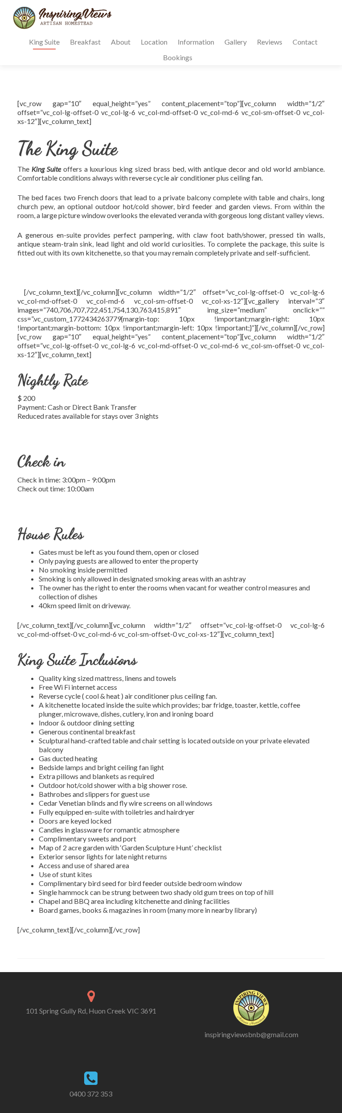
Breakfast (85, 41)
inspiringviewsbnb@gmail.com (251, 1034)
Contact (305, 41)
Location (154, 41)
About (120, 41)
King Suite (44, 41)
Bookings (177, 57)
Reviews (269, 41)
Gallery (235, 41)
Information (196, 41)
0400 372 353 (90, 1093)
